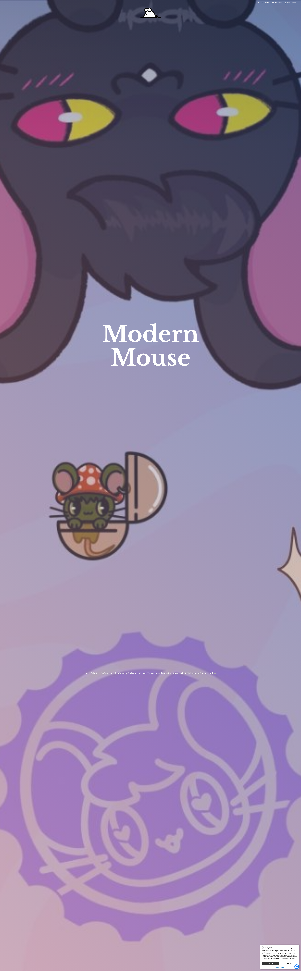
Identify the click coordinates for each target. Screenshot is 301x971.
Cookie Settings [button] (279, 967)
